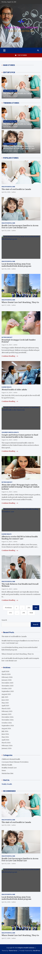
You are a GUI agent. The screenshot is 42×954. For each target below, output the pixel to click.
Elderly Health (6, 387)
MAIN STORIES (9, 65)
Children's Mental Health (10, 432)
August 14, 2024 (7, 345)
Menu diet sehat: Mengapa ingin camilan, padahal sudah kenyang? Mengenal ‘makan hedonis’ (20, 487)
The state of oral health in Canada (18, 93)
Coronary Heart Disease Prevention (15, 762)
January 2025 (6, 714)
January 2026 (7, 680)
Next (31, 613)
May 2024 (5, 737)
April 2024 (5, 740)
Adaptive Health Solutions (26, 948)
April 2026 (5, 671)
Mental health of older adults (14, 390)
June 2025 (5, 700)
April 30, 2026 (7, 96)
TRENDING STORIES (11, 103)
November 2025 (7, 686)
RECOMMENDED (9, 791)
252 (29, 608)
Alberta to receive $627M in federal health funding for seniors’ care (20, 538)
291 (23, 613)
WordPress (36, 951)
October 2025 (7, 688)
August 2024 (6, 728)
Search (4, 620)
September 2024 (8, 726)
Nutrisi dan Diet (7, 337)
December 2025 (7, 683)
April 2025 (5, 706)
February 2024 (7, 746)
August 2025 (6, 694)
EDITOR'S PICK (9, 72)
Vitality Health (7, 784)
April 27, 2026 (6, 305)
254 (10, 613)
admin (15, 96)
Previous (8, 608)
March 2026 (6, 674)
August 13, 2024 (7, 440)
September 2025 (8, 691)
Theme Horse (13, 951)
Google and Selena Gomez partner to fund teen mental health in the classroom (20, 436)
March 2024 (6, 743)
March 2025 (6, 708)
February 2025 (7, 711)
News (4, 770)
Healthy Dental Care (10, 91)
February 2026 (7, 677)
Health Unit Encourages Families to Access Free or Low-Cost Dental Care (19, 147)
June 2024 (5, 734)
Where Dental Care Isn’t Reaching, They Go (20, 302)
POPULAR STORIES (11, 158)
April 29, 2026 (7, 151)
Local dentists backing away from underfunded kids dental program (16, 265)
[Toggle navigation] (4, 50)
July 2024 (5, 731)
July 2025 (5, 697)
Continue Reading (9, 356)
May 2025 (5, 703)
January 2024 (7, 748)
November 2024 (8, 720)
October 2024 (7, 723)
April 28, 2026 (6, 269)
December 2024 (7, 717)
